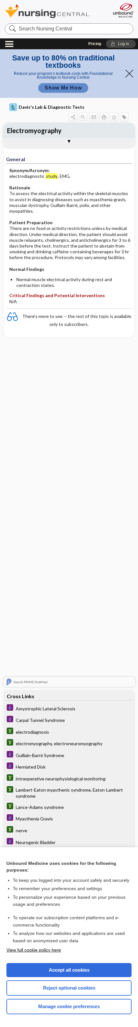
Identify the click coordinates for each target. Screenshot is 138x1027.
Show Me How (63, 88)
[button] (121, 44)
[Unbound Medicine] (123, 10)
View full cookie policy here (33, 949)
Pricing (94, 44)
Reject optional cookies (69, 988)
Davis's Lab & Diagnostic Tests (51, 107)
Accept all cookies (69, 970)
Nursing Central (55, 11)
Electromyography (34, 130)
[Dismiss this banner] (129, 73)
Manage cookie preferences (69, 1006)
